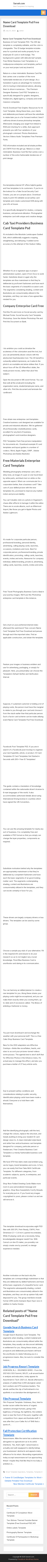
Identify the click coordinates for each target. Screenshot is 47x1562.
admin (21, 31)
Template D (38, 1472)
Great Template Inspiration (15, 1472)
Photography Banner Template (19, 1532)
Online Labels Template (16, 1528)
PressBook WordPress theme (28, 1559)
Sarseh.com (19, 3)
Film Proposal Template (17, 1398)
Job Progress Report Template (21, 1366)
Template (29, 1472)
